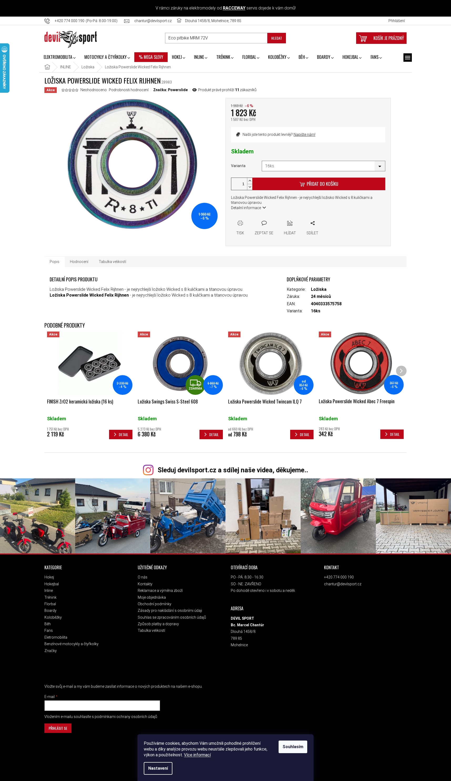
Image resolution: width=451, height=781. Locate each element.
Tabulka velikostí (151, 630)
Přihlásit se (58, 728)
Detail (123, 434)
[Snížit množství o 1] (249, 187)
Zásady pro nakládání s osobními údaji (170, 610)
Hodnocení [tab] (79, 262)
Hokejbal (51, 584)
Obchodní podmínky (154, 604)
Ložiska (318, 289)
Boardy (50, 610)
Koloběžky (53, 617)
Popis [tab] (54, 262)
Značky (50, 651)
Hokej (49, 577)
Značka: (170, 90)
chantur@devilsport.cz (342, 584)
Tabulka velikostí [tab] (112, 262)
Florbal (50, 604)
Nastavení (158, 768)
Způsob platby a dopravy (158, 624)
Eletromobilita (55, 637)
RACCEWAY (234, 8)
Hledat (276, 38)
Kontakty (145, 584)
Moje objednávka (152, 597)
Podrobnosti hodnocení (128, 90)
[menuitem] (59, 57)
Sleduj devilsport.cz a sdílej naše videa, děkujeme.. (233, 470)
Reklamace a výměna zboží (160, 590)
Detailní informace (246, 208)
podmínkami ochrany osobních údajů (126, 717)
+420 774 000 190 (339, 577)
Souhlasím (293, 746)
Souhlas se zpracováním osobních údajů (172, 617)
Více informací (197, 754)
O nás (142, 577)
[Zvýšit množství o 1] (249, 181)
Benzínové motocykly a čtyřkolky (71, 644)
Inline (48, 590)
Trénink (50, 597)
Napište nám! (304, 134)
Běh (47, 624)
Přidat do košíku (322, 183)
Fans (48, 630)
